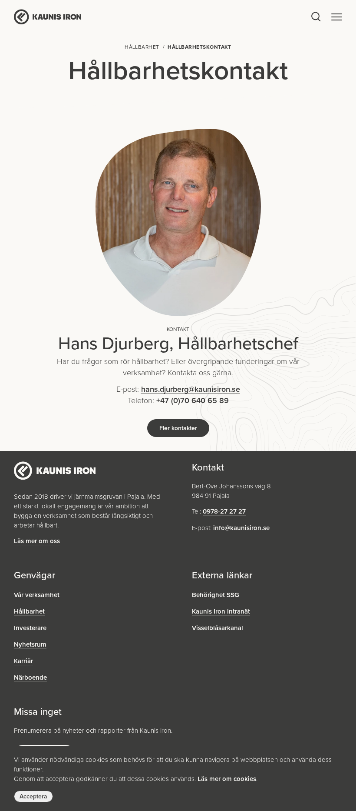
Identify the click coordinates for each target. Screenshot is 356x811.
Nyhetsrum (30, 644)
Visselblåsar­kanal (217, 628)
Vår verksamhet (36, 595)
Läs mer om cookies (227, 779)
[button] (337, 17)
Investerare (30, 628)
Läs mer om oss (37, 541)
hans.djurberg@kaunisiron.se (190, 389)
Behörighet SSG (215, 595)
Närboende (30, 677)
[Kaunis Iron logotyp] (162, 16)
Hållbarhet (29, 611)
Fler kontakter (178, 428)
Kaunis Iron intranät (221, 611)
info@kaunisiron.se (241, 528)
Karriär (23, 661)
